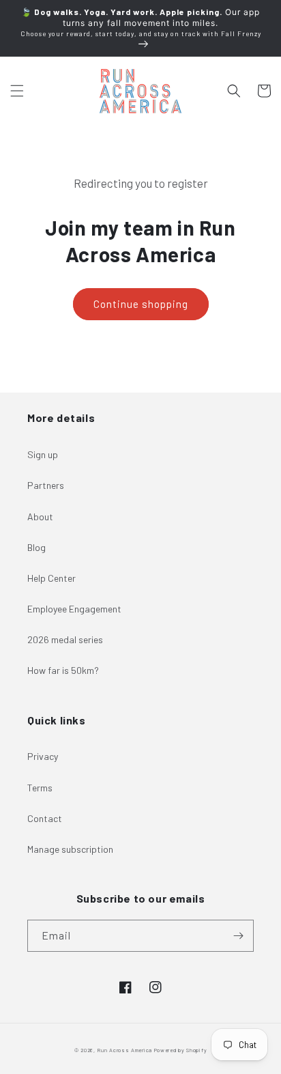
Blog (36, 547)
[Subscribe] (238, 936)
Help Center (51, 578)
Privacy (42, 756)
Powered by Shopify (180, 1050)
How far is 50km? (63, 670)
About (40, 516)
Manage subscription (70, 849)
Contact (44, 818)
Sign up (42, 454)
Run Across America (124, 1050)
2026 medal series (65, 639)
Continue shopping (140, 304)
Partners (45, 485)
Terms (40, 787)
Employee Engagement (74, 608)
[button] (17, 91)
